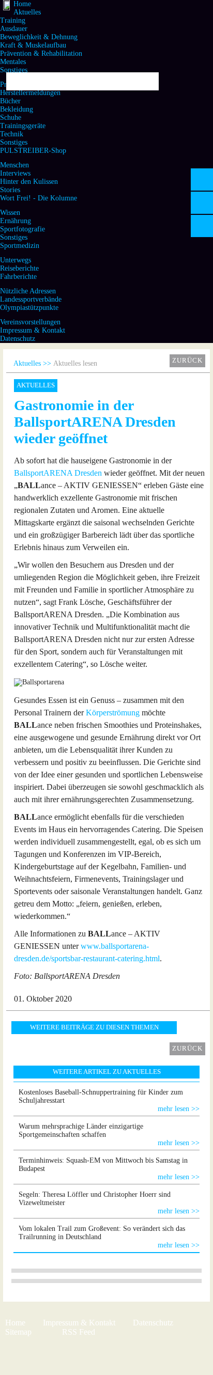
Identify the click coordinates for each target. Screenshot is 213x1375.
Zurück (187, 360)
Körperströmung (113, 712)
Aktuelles (27, 363)
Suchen (147, 81)
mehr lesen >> (179, 1109)
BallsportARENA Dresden (58, 472)
